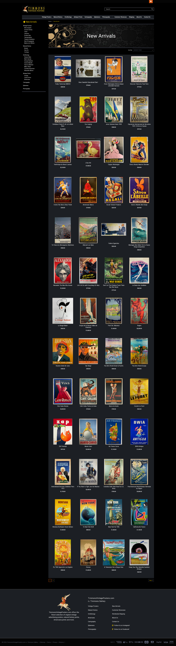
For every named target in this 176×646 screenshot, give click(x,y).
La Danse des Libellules (139, 285)
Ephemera (97, 17)
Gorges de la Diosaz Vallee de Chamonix (88, 326)
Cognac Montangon (114, 164)
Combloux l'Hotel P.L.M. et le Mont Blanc (63, 125)
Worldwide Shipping (118, 614)
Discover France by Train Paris (139, 84)
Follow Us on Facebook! (121, 629)
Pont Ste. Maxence (113, 325)
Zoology (26, 52)
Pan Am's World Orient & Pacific (113, 366)
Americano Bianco (88, 205)
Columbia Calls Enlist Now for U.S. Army (114, 487)
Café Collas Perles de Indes (88, 406)
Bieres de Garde (114, 406)
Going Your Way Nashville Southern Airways (139, 568)
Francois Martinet (28, 64)
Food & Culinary (28, 29)
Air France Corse (114, 446)
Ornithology (68, 17)
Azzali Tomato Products (114, 205)
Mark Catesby (27, 59)
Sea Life (26, 50)
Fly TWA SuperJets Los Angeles (63, 567)
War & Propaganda (29, 41)
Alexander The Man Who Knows (62, 285)
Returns (61, 642)
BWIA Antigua (139, 446)
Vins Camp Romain (62, 406)
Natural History (58, 17)
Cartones (26, 33)
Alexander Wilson (28, 70)
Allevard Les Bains (88, 245)
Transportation (28, 37)
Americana (27, 79)
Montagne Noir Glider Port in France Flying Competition (139, 246)
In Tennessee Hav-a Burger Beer (113, 567)
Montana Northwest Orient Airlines (63, 527)
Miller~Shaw (27, 66)
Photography (106, 17)
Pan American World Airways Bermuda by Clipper (139, 487)
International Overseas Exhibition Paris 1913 (62, 487)
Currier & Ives (27, 77)
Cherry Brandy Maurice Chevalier (139, 164)
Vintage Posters (46, 17)
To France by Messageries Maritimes (63, 245)
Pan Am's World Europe (139, 366)
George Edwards (28, 61)
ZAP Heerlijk (63, 446)
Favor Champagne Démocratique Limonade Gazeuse (113, 85)
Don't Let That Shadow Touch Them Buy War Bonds (113, 286)
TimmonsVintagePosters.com (60, 612)
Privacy (55, 642)
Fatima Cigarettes (113, 243)
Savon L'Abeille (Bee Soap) (139, 205)
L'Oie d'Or (88, 163)
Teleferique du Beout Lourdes (63, 164)
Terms (49, 642)
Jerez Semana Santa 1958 (114, 124)
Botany (26, 48)
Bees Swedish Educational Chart (88, 82)
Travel (25, 31)
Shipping (131, 17)
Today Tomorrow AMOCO (62, 84)
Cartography (88, 17)
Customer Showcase (121, 17)
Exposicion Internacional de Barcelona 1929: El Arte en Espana (139, 125)
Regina (139, 325)
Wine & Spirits (27, 27)
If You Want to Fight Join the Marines (88, 486)
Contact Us (147, 17)
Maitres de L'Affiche (29, 43)
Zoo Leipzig (88, 124)
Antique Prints (78, 17)
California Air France (139, 527)
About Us (139, 17)
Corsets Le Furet (139, 406)
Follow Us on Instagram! (122, 625)
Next (150, 580)
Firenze (88, 567)
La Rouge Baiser (63, 325)
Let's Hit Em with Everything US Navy (88, 285)
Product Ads (27, 35)
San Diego (88, 366)
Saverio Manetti (28, 63)
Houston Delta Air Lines (63, 366)
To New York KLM (88, 527)
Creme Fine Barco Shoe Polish (63, 205)
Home (49, 21)
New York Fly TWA (113, 527)
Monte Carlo (88, 446)
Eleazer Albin (27, 57)
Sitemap (42, 642)
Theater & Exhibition (29, 39)
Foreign (26, 75)
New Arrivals (40, 17)
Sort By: (130, 50)
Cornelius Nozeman (29, 68)
